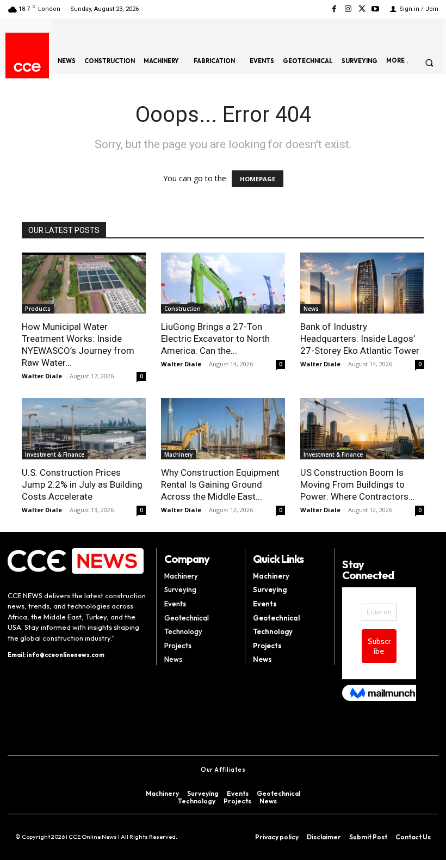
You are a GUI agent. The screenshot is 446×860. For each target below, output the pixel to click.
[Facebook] (334, 9)
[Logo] (27, 67)
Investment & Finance (54, 454)
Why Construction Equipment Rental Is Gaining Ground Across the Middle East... (220, 484)
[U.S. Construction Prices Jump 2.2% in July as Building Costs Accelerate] (84, 428)
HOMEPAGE (257, 179)
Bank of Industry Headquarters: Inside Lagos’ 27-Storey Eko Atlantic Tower (359, 338)
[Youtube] (375, 9)
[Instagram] (348, 9)
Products (38, 308)
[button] (429, 62)
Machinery (178, 454)
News (311, 308)
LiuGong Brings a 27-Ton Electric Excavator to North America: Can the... (215, 338)
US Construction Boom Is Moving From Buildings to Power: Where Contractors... (357, 484)
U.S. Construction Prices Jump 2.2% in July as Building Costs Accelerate (82, 484)
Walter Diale (42, 376)
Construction (182, 308)
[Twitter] (362, 9)
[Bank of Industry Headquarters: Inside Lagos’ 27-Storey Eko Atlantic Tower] (362, 283)
